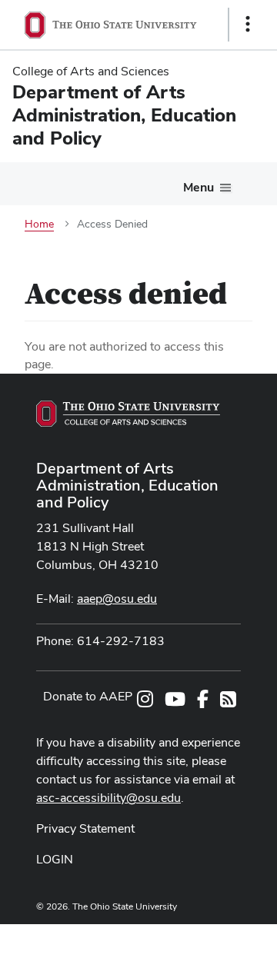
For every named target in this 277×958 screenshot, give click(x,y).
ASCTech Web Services (193, 937)
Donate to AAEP (87, 696)
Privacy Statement (85, 828)
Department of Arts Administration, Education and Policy (127, 485)
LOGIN (54, 859)
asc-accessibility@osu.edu (108, 798)
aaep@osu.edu (117, 598)
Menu (198, 187)
